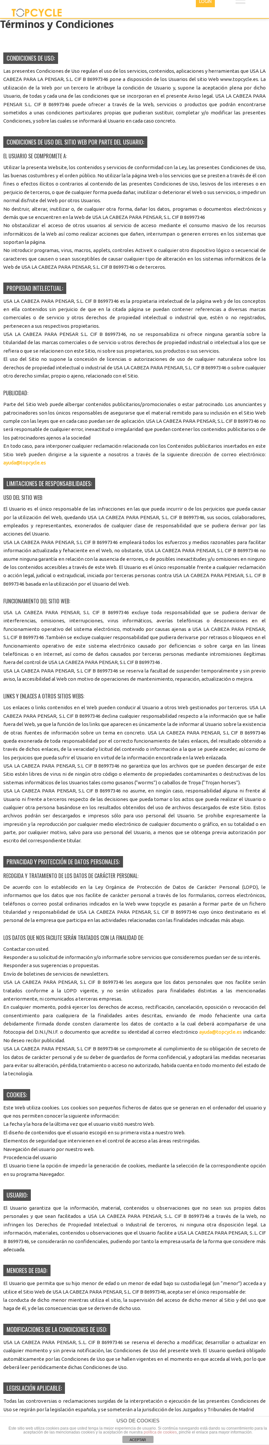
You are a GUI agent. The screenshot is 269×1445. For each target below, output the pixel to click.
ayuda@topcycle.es (24, 462)
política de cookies (160, 1432)
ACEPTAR (138, 1440)
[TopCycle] (36, 13)
